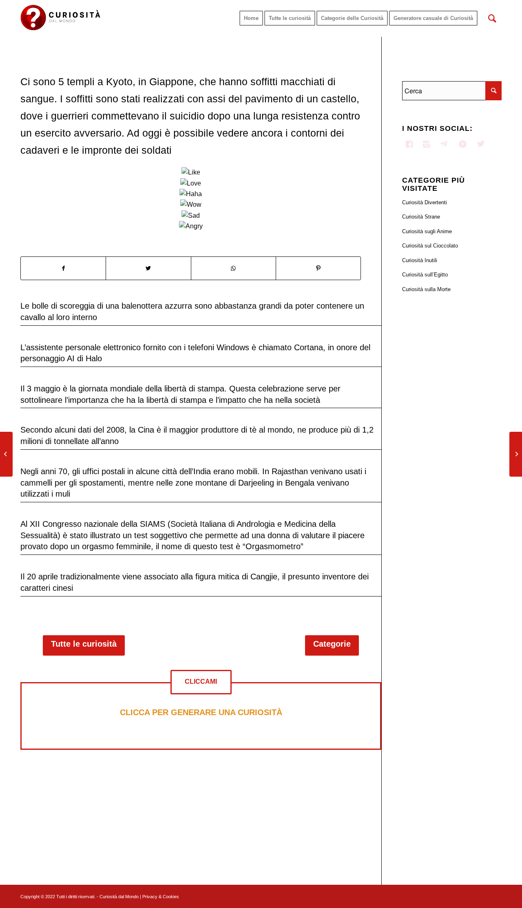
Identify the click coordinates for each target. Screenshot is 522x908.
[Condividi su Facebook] (63, 268)
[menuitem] (251, 18)
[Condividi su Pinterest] (318, 268)
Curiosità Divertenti (424, 202)
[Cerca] (492, 18)
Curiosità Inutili (419, 260)
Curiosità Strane (421, 217)
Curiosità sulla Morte (426, 289)
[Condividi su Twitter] (148, 268)
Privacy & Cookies (160, 896)
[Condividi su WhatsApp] (233, 268)
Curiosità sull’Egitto (425, 275)
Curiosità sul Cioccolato (430, 246)
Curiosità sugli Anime (427, 231)
